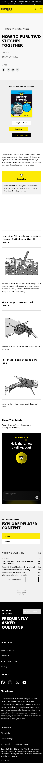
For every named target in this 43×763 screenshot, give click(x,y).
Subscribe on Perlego (22, 135)
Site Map (4, 667)
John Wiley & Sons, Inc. (28, 749)
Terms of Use (6, 727)
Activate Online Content (9, 661)
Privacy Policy (6, 733)
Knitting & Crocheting (11, 427)
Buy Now (18, 129)
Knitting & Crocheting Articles (17, 29)
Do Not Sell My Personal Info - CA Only (15, 744)
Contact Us (5, 656)
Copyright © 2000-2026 (9, 749)
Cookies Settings (7, 738)
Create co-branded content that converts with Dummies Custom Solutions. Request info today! (22, 2)
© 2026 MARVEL (7, 761)
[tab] (21, 536)
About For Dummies (8, 650)
